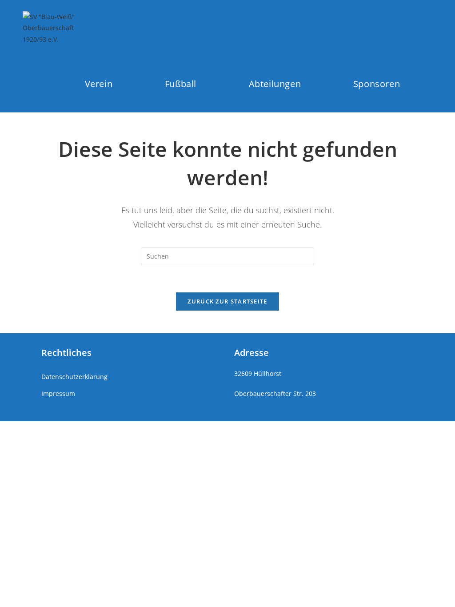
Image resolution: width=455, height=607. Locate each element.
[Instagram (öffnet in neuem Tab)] (393, 28)
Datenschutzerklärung (74, 376)
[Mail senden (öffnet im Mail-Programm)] (426, 28)
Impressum (58, 393)
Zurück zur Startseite (227, 301)
